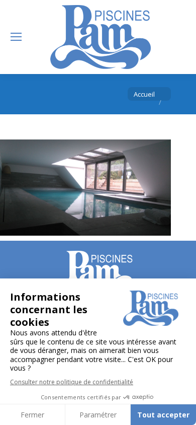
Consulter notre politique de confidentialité (71, 382)
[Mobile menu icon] (16, 37)
